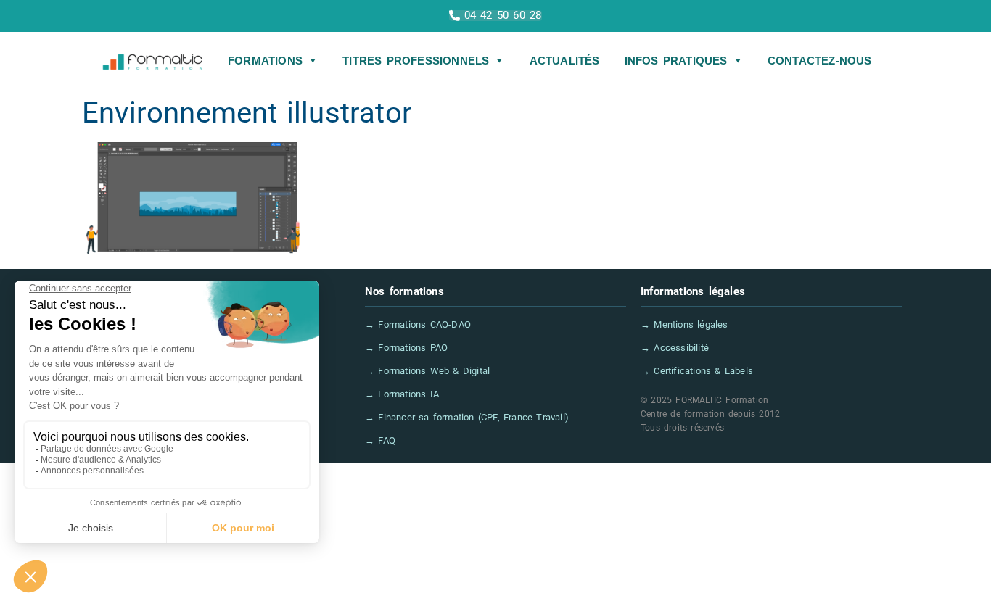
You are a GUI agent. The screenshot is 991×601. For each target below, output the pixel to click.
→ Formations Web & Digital (427, 370)
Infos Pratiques (676, 60)
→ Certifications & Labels (697, 370)
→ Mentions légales (684, 324)
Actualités (565, 60)
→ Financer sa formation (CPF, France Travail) (467, 417)
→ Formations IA (402, 394)
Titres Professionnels (415, 60)
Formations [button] (265, 60)
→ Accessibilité (675, 347)
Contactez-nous (820, 60)
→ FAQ (380, 440)
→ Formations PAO (406, 347)
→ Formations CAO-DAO (418, 324)
